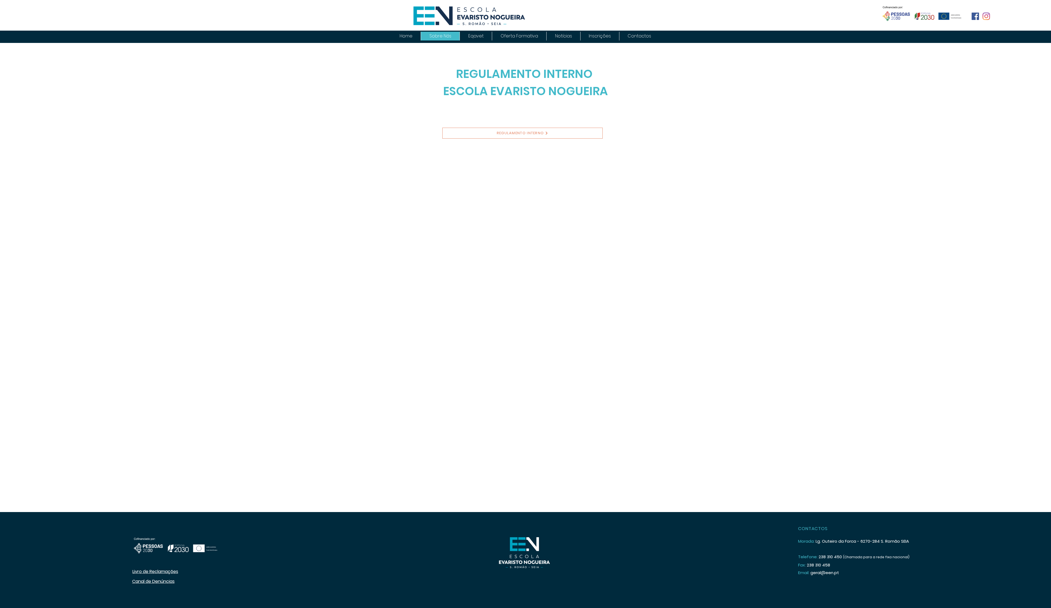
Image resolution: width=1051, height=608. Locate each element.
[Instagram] (986, 16)
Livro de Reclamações (155, 571)
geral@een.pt (824, 572)
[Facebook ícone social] (975, 16)
